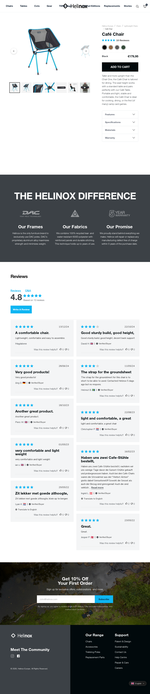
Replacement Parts (95, 657)
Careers (119, 668)
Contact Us (120, 652)
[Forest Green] (123, 47)
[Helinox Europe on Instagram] (12, 655)
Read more (97, 487)
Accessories (92, 646)
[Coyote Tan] (110, 47)
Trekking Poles (93, 652)
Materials (110, 129)
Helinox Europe (107, 26)
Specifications (113, 122)
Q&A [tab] (28, 290)
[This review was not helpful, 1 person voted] (132, 395)
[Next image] (86, 51)
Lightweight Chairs (131, 26)
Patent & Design (123, 641)
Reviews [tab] (16, 290)
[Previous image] (14, 51)
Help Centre (121, 657)
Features (110, 114)
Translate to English (93, 498)
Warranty (110, 137)
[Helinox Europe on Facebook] (18, 655)
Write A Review (21, 309)
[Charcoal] (117, 47)
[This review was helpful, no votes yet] (61, 349)
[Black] (104, 47)
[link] (65, 6)
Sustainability (121, 646)
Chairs (118, 26)
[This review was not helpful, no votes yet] (66, 349)
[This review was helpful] (126, 504)
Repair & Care (122, 662)
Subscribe (104, 599)
